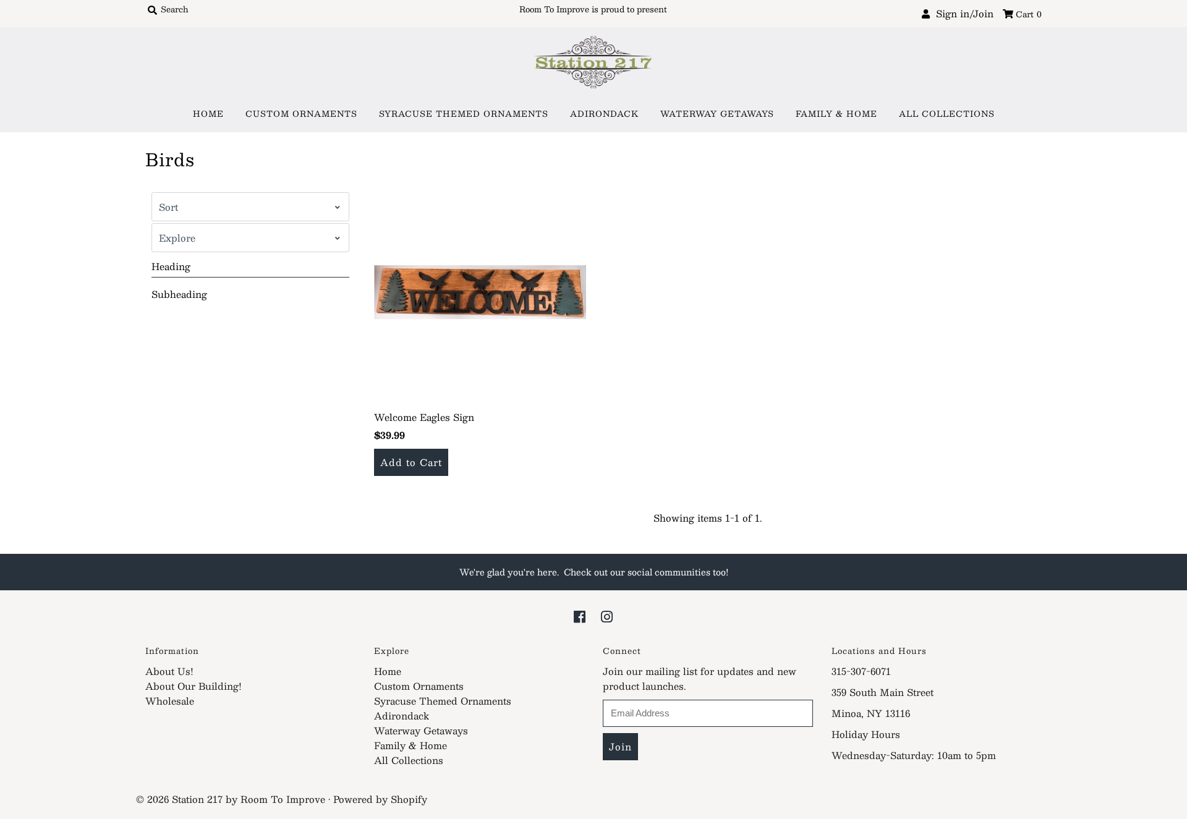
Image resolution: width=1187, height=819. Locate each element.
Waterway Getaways (717, 114)
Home (208, 114)
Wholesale (169, 700)
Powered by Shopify (380, 799)
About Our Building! (193, 686)
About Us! (169, 671)
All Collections (947, 114)
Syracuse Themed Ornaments (463, 114)
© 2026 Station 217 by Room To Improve (230, 799)
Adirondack (604, 114)
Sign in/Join (961, 13)
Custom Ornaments (301, 114)
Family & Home (836, 114)
